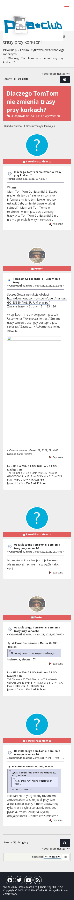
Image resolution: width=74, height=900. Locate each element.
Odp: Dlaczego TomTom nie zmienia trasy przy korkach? (37, 546)
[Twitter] (19, 881)
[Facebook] (10, 881)
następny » (63, 73)
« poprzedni (49, 73)
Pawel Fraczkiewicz (38, 161)
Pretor (38, 268)
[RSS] (38, 881)
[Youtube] (28, 881)
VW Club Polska (36, 483)
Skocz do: (37, 856)
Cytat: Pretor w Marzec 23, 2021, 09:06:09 (30, 766)
